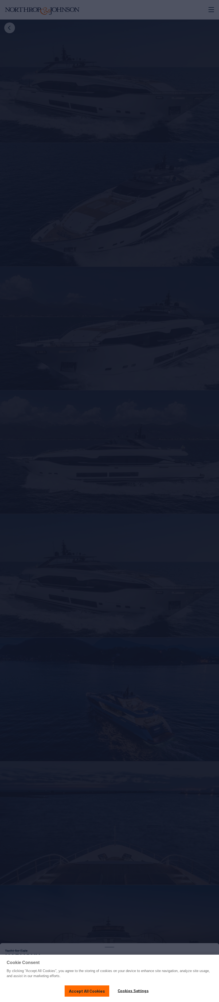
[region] (109, 978)
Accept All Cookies (87, 990)
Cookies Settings (133, 991)
